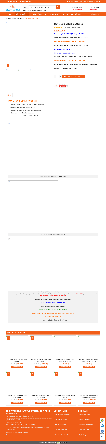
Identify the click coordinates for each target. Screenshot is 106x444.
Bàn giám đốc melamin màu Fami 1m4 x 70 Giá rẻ (17, 396)
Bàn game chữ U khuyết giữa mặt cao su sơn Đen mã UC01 (89, 396)
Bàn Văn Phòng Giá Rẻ (18, 18)
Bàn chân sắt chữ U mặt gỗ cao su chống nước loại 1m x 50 (89, 360)
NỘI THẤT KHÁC (76, 14)
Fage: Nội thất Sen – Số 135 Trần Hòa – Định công (69, 41)
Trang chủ (10, 14)
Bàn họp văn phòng (60, 424)
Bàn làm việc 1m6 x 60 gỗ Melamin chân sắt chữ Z (41, 360)
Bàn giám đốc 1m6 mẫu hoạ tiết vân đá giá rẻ (17, 360)
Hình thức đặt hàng (84, 414)
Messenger (102, 433)
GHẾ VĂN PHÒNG (35, 14)
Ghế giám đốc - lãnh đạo (62, 435)
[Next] (48, 44)
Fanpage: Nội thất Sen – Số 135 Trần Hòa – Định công (53, 309)
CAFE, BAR (65, 14)
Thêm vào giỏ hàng (73, 76)
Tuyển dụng (82, 435)
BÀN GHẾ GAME (53, 14)
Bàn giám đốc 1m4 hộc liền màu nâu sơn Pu (65, 396)
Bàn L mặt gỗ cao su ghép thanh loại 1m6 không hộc (65, 360)
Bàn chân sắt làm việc (61, 419)
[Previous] (8, 44)
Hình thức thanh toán (85, 419)
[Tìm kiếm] (58, 7)
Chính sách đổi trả (84, 430)
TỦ (45, 14)
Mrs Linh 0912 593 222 (14, 422)
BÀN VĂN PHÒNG (21, 14)
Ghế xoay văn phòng (61, 430)
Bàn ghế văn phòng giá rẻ (62, 414)
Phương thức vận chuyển (86, 424)
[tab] (9, 95)
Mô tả (9, 95)
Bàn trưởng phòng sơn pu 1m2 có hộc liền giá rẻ (41, 396)
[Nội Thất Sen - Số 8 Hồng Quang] (13, 8)
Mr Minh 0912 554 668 (14, 420)
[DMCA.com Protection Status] (62, 442)
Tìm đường (102, 422)
